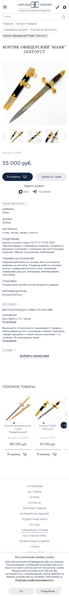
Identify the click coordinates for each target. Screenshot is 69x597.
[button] (64, 425)
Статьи (34, 547)
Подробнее (9, 322)
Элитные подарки (34, 508)
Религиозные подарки (34, 541)
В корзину (14, 176)
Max (26, 192)
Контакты (34, 503)
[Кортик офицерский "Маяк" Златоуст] (34, 93)
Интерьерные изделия (34, 514)
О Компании (34, 486)
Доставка (34, 492)
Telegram (44, 192)
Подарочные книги (34, 519)
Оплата (34, 497)
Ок (21, 591)
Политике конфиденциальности (34, 580)
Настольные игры (34, 536)
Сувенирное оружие (34, 530)
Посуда (34, 525)
